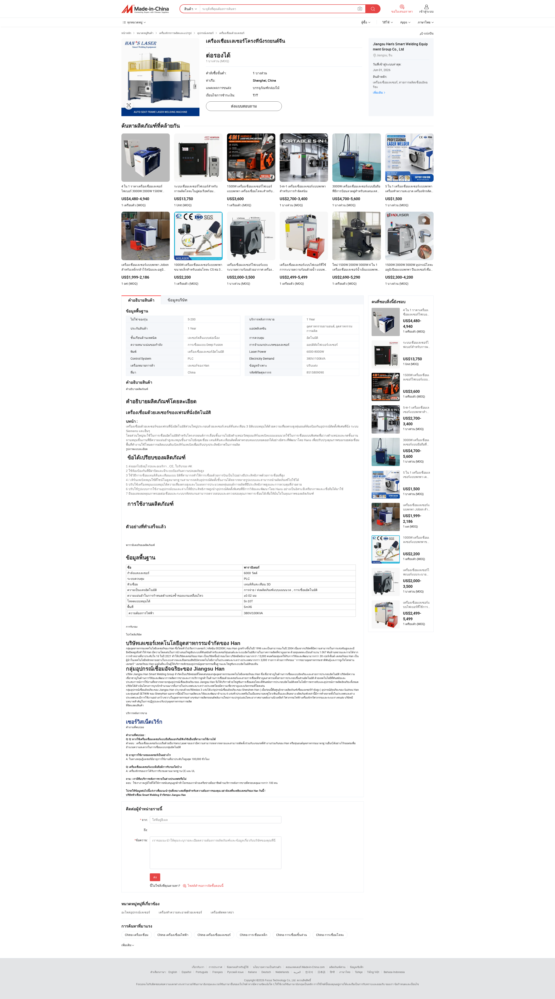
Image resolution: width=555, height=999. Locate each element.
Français (217, 972)
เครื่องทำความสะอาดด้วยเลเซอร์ (180, 912)
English (172, 972)
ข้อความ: (141, 840)
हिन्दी (332, 972)
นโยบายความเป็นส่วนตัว (267, 967)
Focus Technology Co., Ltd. (280, 980)
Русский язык (235, 972)
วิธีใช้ (386, 22)
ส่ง (155, 877)
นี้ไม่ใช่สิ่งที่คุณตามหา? (165, 886)
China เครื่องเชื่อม (136, 935)
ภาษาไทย (344, 972)
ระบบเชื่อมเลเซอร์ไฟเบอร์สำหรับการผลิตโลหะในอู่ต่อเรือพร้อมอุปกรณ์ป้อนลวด (416, 344)
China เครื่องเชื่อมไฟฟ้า (172, 935)
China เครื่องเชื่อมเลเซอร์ (214, 935)
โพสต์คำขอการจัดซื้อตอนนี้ (203, 886)
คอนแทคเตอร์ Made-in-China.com (305, 967)
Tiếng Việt (373, 972)
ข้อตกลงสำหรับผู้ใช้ (237, 967)
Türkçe (358, 972)
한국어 (309, 972)
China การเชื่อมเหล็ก (253, 935)
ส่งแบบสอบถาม (244, 106)
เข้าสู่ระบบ (426, 11)
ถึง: (146, 830)
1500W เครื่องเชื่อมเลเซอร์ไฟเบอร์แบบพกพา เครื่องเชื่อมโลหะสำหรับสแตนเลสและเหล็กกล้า (416, 377)
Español (186, 972)
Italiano (252, 972)
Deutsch (266, 972)
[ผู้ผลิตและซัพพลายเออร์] (145, 8)
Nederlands (282, 972)
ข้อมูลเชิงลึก (356, 967)
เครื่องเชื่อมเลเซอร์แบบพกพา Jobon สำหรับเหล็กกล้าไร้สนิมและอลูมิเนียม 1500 (416, 507)
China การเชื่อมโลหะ (330, 935)
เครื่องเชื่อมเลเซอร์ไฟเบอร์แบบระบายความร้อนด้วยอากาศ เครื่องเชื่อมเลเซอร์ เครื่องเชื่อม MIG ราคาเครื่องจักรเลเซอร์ (416, 572)
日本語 (321, 972)
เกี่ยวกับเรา (198, 967)
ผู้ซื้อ (364, 22)
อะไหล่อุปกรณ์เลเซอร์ (135, 912)
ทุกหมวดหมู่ (134, 22)
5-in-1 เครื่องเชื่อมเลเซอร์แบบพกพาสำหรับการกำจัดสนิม (416, 409)
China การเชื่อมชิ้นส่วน (291, 935)
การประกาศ (215, 967)
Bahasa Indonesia (394, 972)
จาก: (144, 820)
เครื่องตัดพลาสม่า (222, 912)
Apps (403, 22)
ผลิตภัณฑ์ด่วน (337, 967)
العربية (297, 972)
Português (202, 972)
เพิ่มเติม (378, 92)
